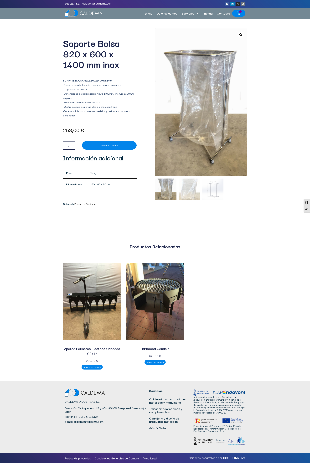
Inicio (148, 13)
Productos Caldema (85, 204)
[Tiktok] (243, 4)
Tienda (208, 13)
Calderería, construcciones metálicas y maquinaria (167, 401)
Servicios (187, 13)
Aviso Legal (150, 458)
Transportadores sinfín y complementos (165, 410)
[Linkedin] (232, 4)
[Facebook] (227, 4)
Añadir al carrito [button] (92, 367)
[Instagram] (238, 4)
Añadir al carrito (109, 145)
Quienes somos (167, 13)
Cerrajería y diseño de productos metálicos (164, 420)
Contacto (223, 13)
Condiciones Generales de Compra (117, 458)
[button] (241, 35)
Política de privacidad (78, 458)
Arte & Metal (157, 427)
